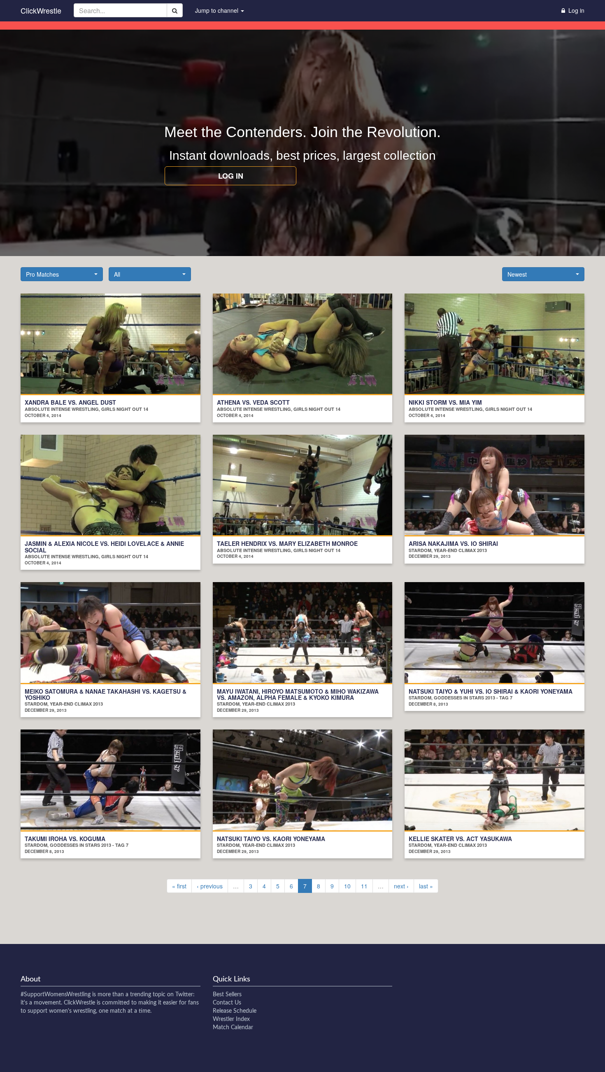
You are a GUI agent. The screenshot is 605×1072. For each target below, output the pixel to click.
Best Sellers (227, 994)
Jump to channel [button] (217, 10)
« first (179, 886)
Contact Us (227, 1003)
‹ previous (210, 886)
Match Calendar (233, 1027)
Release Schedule (234, 1011)
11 (364, 886)
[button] (62, 274)
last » (426, 886)
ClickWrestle (41, 10)
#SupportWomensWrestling (56, 994)
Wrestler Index (231, 1019)
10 (347, 886)
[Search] (175, 10)
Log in (230, 175)
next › (401, 886)
